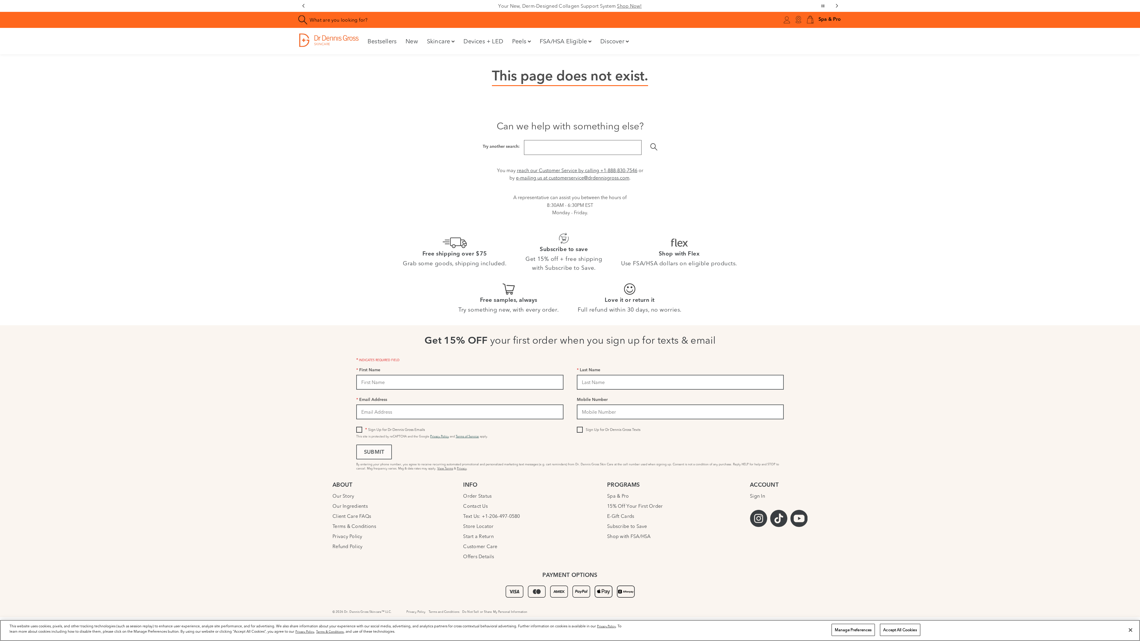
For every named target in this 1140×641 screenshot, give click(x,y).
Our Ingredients (350, 506)
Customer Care (480, 546)
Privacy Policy (439, 436)
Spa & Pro (618, 496)
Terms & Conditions (354, 526)
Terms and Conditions (444, 612)
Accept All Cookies (900, 629)
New (412, 41)
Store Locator (478, 526)
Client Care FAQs (351, 516)
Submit (374, 452)
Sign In (757, 496)
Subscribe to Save (627, 526)
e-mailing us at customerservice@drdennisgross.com (572, 178)
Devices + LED (483, 41)
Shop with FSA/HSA (629, 536)
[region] (570, 630)
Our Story (343, 496)
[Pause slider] (823, 6)
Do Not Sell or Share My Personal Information (495, 612)
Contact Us (475, 506)
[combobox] (446, 19)
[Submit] (654, 147)
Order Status (477, 496)
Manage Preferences (853, 629)
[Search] (303, 20)
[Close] (1130, 630)
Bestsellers (382, 41)
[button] (810, 20)
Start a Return (478, 536)
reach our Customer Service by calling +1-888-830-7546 (577, 170)
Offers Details (478, 556)
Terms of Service (467, 436)
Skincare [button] (438, 41)
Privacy (462, 468)
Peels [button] (519, 41)
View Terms (445, 468)
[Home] (329, 40)
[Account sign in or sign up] (786, 20)
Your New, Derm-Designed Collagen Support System (570, 6)
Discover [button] (612, 41)
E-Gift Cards (620, 516)
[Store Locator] (798, 20)
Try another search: (501, 147)
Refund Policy (347, 546)
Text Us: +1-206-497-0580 (491, 516)
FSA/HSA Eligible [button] (563, 41)
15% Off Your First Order (635, 506)
